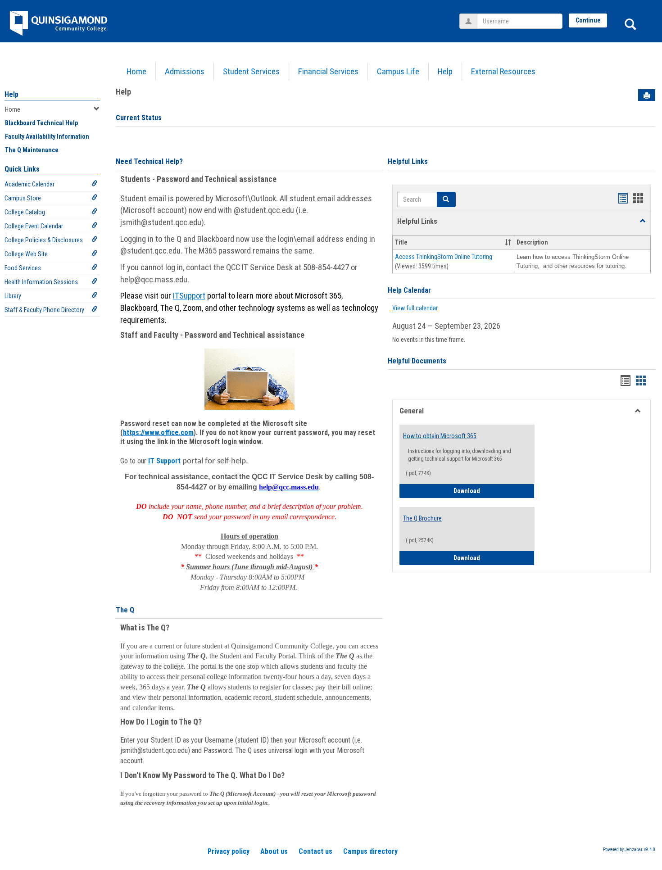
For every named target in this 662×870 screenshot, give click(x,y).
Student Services (251, 71)
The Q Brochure (422, 518)
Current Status (139, 117)
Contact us (315, 851)
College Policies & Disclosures (44, 240)
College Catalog (25, 212)
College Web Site (26, 254)
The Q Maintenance (32, 150)
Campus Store (23, 198)
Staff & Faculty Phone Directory (44, 309)
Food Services (23, 268)
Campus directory (370, 851)
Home (136, 71)
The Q (125, 610)
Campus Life (398, 71)
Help (445, 71)
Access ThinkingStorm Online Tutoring (443, 257)
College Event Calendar (34, 226)
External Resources (503, 71)
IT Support (164, 461)
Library (13, 295)
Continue (588, 20)
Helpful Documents (417, 361)
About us (274, 851)
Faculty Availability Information (47, 136)
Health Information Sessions (41, 281)
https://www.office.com (158, 432)
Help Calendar (409, 290)
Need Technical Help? (149, 161)
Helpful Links (408, 161)
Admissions (184, 71)
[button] (642, 221)
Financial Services (328, 71)
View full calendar (415, 308)
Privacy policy (228, 851)
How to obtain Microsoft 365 (439, 436)
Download (494, 490)
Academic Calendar (29, 184)
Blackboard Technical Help (41, 123)
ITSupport (189, 296)
